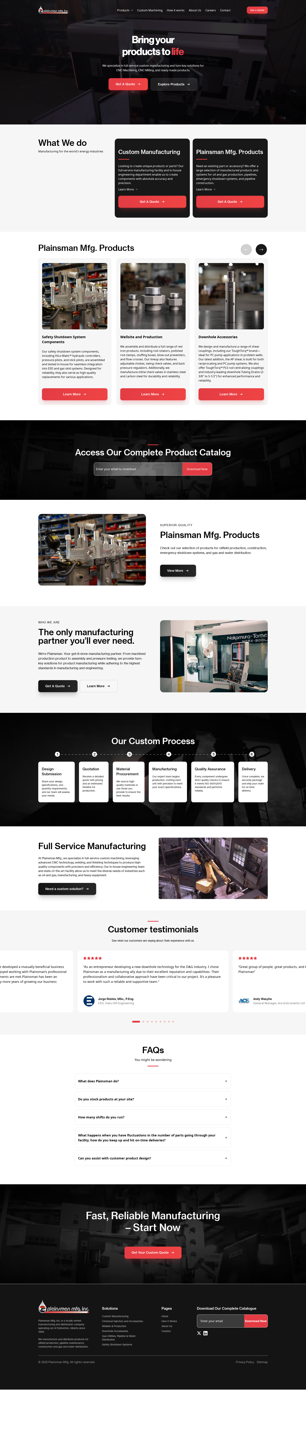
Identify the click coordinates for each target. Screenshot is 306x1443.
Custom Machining (150, 10)
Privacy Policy (245, 1362)
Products (123, 10)
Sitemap (262, 1362)
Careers (210, 10)
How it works (176, 10)
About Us (195, 10)
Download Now (197, 469)
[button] (246, 249)
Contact (225, 10)
